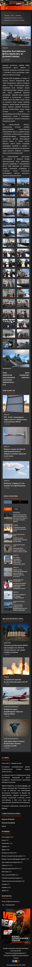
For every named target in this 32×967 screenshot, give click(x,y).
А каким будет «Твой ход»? (24, 375)
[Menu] (6, 8)
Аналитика (16, 512)
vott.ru (4, 826)
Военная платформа (8, 823)
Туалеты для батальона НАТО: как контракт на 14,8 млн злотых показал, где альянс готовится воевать (20, 518)
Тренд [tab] (16, 509)
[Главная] (3, 8)
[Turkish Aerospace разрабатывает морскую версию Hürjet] (8, 538)
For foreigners (6, 837)
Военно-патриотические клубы (12, 856)
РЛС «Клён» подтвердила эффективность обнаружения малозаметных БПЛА (15, 419)
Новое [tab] (8, 509)
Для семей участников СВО (11, 862)
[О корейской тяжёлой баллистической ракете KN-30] (8, 528)
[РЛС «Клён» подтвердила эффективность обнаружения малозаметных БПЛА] (16, 403)
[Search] (29, 8)
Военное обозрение (8, 819)
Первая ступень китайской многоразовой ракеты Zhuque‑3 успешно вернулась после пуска (20, 573)
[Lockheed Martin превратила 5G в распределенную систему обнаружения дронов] (8, 606)
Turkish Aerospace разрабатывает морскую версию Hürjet (20, 539)
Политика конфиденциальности (15, 953)
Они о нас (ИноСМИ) (8, 875)
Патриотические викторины (11, 878)
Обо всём (5, 871)
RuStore (4, 808)
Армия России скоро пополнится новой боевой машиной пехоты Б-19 (9, 378)
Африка (4, 846)
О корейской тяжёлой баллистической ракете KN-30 (19, 529)
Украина (15, 525)
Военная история (7, 853)
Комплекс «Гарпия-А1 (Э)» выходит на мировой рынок (19, 596)
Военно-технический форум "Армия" (13, 859)
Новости (5, 48)
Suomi (4, 840)
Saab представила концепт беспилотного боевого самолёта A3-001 (20, 550)
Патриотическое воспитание (18, 580)
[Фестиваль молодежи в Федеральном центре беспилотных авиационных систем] (8, 584)
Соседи (4, 884)
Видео (4, 849)
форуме (24, 786)
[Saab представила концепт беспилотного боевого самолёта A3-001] (8, 548)
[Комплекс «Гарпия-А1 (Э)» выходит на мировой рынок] (16, 470)
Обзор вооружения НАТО (19, 535)
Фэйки (4, 890)
